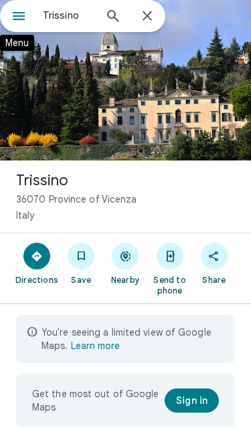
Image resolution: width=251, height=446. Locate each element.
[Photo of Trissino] (125, 80)
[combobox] (68, 15)
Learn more (95, 346)
